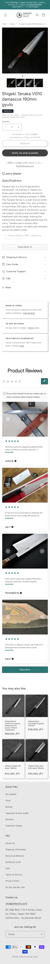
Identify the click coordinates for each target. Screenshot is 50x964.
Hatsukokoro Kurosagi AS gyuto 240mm (36, 723)
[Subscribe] (41, 934)
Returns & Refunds (15, 856)
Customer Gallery (14, 825)
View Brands (29, 313)
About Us (10, 843)
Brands (9, 807)
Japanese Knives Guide (17, 813)
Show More (9, 452)
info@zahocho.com (25, 166)
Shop (8, 800)
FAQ (8, 868)
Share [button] (8, 287)
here (22, 346)
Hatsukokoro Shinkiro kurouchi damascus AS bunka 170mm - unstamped (12, 725)
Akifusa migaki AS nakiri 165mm (13, 767)
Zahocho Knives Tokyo (28, 957)
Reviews (10, 819)
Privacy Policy (12, 881)
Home (4, 24)
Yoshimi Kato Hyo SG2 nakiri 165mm (36, 767)
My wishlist (11, 794)
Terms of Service (14, 874)
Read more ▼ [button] (25, 247)
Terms (30, 328)
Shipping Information (16, 849)
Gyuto (13, 24)
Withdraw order (13, 862)
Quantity (6, 121)
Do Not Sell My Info (15, 887)
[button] (5, 15)
